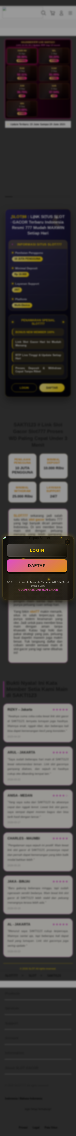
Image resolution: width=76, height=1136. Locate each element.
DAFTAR (37, 565)
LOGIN (37, 550)
